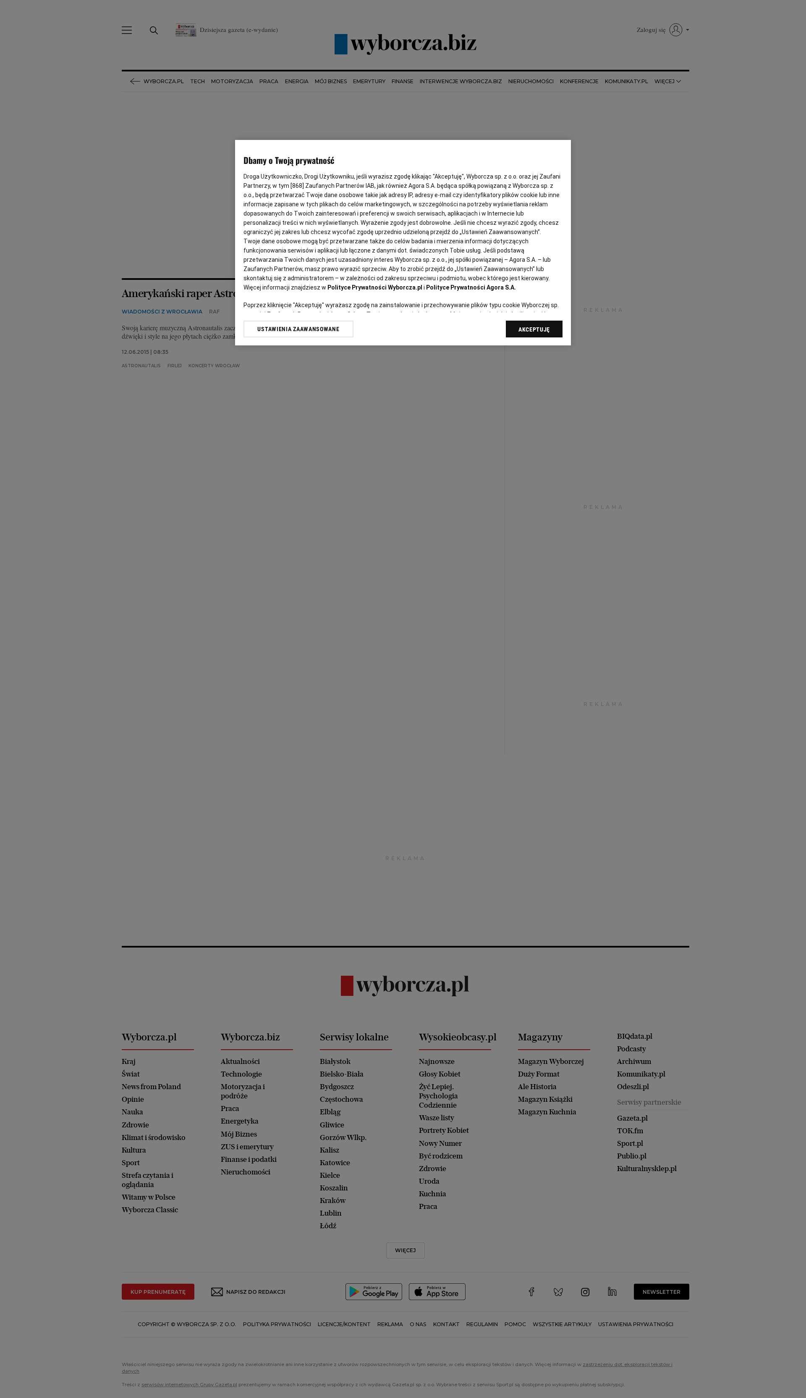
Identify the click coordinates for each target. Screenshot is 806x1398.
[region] (403, 242)
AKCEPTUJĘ (534, 329)
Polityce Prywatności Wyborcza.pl (374, 287)
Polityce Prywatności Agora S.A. (471, 287)
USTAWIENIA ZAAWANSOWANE (298, 329)
